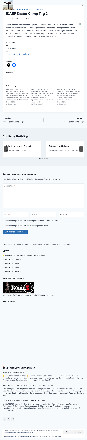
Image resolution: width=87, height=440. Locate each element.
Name (7, 214)
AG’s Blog (8, 244)
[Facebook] (4, 419)
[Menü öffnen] (82, 4)
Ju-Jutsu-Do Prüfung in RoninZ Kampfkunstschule (24, 400)
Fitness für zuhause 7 (12, 259)
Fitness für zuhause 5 (12, 267)
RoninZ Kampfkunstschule (19, 368)
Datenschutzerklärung (39, 244)
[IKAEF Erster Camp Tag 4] (18, 96)
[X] (8, 419)
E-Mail (35, 214)
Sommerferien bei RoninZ (13, 372)
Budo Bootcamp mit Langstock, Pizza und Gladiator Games (28, 385)
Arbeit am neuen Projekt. (19, 146)
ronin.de (27, 54)
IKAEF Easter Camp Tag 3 (73, 120)
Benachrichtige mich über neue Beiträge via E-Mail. (26, 226)
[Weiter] (81, 149)
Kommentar (9, 186)
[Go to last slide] (6, 149)
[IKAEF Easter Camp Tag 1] (44, 96)
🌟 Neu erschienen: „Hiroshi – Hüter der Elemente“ (24, 255)
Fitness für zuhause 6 (12, 263)
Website (63, 214)
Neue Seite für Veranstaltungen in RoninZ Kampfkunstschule (28, 295)
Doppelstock (56, 244)
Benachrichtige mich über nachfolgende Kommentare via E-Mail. (32, 221)
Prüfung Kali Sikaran (59, 146)
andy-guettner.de (13, 54)
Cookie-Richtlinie (56, 436)
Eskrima (67, 244)
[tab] (39, 158)
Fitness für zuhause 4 (12, 271)
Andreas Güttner (14, 19)
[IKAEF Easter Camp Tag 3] (69, 96)
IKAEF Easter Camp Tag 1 (13, 120)
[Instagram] (12, 419)
